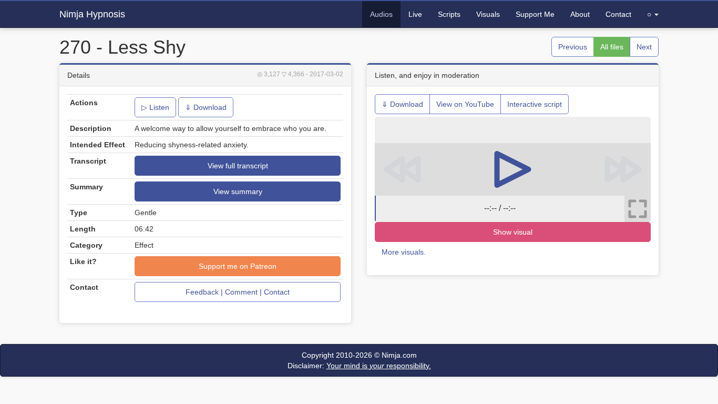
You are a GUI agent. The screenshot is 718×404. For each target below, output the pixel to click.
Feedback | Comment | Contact (238, 292)
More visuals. (404, 252)
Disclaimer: (359, 365)
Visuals (488, 14)
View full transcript (238, 165)
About (580, 14)
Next (644, 47)
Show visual (512, 232)
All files (611, 47)
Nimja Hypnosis (92, 14)
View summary (237, 191)
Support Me (535, 14)
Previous (572, 47)
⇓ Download (206, 107)
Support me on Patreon (237, 266)
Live (415, 14)
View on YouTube (465, 104)
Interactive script (534, 104)
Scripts (449, 14)
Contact (618, 14)
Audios (381, 14)
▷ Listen (155, 107)
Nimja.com (399, 355)
